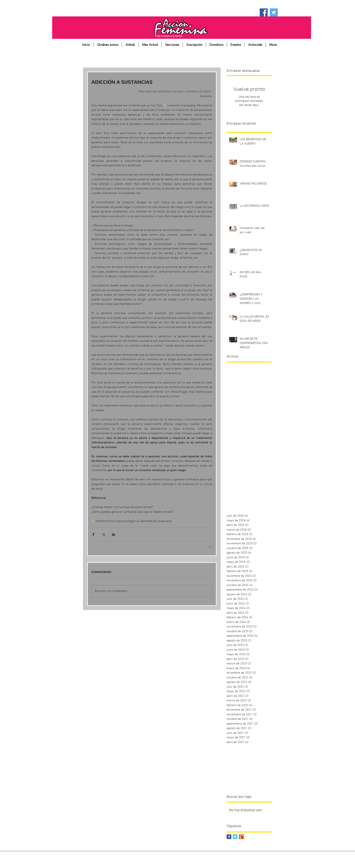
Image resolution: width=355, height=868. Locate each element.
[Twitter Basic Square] (235, 836)
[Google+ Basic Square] (241, 836)
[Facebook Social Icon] (264, 12)
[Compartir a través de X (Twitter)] (103, 534)
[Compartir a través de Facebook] (93, 534)
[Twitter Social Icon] (274, 12)
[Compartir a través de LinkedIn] (113, 534)
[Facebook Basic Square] (229, 836)
